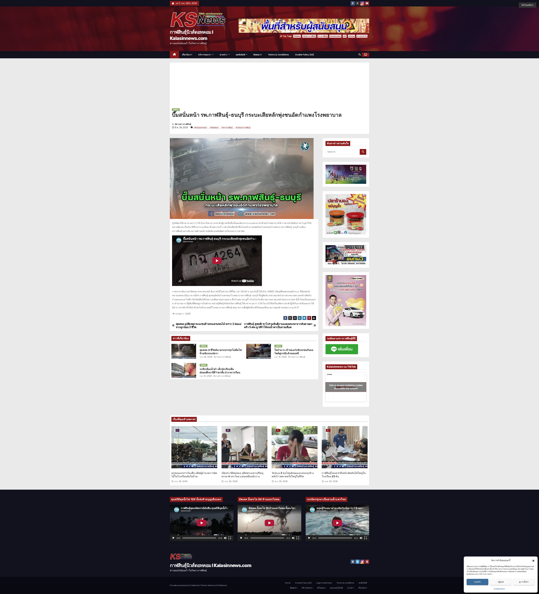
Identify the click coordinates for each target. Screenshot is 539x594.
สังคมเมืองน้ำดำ (228, 430)
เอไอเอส (351, 36)
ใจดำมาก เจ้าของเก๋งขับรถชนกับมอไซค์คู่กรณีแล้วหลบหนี (293, 351)
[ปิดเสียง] (225, 538)
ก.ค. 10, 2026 (206, 376)
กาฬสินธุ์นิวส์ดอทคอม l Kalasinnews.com (210, 565)
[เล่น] (173, 538)
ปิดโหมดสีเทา (527, 5)
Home (288, 582)
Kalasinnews (335, 36)
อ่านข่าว (224, 54)
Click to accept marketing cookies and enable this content (346, 387)
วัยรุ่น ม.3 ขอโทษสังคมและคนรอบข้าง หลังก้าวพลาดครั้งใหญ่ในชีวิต (293, 475)
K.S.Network (221, 585)
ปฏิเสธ (501, 581)
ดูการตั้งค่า (524, 581)
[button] (533, 560)
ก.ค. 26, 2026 (206, 357)
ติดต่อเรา (257, 54)
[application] (201, 523)
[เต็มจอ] (229, 538)
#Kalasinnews (200, 127)
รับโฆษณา (321, 588)
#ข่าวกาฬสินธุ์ (227, 127)
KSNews (297, 36)
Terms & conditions (278, 54)
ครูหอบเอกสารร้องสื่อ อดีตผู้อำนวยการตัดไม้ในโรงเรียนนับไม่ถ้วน (194, 475)
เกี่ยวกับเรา (187, 54)
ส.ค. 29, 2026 (181, 481)
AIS (344, 36)
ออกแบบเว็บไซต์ (336, 588)
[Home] (174, 54)
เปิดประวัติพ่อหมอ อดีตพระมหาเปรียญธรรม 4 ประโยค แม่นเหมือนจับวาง (242, 475)
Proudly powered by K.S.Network (185, 585)
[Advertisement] (269, 86)
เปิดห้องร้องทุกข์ (177, 430)
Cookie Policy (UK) (304, 54)
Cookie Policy (499, 588)
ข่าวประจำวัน (362, 36)
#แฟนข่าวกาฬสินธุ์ (243, 127)
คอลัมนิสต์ (241, 54)
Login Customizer (324, 582)
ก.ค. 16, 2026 (280, 357)
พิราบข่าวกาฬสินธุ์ (183, 124)
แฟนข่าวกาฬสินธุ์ (309, 36)
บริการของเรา (205, 54)
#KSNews (214, 127)
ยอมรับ (477, 581)
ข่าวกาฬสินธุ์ (322, 36)
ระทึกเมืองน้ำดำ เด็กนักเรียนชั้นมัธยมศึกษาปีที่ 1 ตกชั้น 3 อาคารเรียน (220, 371)
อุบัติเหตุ (175, 110)
